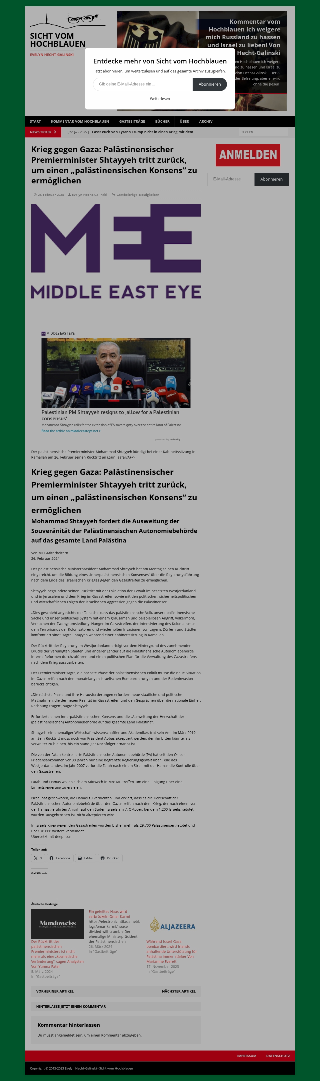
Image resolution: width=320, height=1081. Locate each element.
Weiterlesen (160, 98)
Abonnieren (210, 84)
